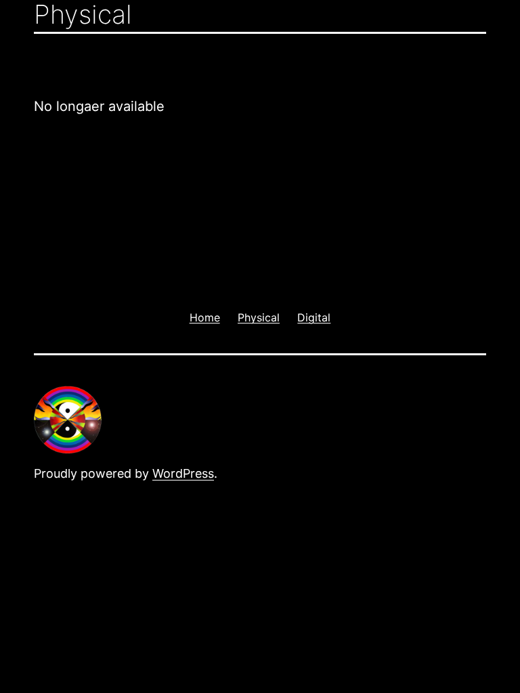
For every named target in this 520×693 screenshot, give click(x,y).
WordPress (183, 473)
